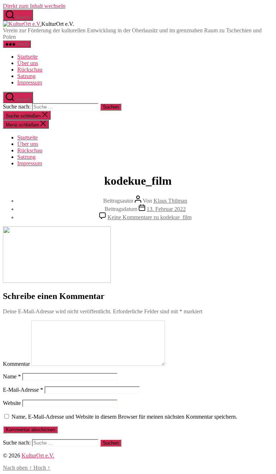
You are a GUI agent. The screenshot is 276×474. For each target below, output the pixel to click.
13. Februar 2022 (166, 209)
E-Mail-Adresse (23, 390)
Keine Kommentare (149, 217)
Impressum (29, 82)
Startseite (27, 57)
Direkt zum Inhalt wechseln (34, 6)
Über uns (27, 63)
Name (12, 376)
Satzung (26, 76)
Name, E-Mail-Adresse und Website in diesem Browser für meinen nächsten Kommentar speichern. (124, 417)
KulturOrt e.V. (38, 455)
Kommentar (16, 364)
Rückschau (29, 69)
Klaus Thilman (170, 201)
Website (12, 403)
